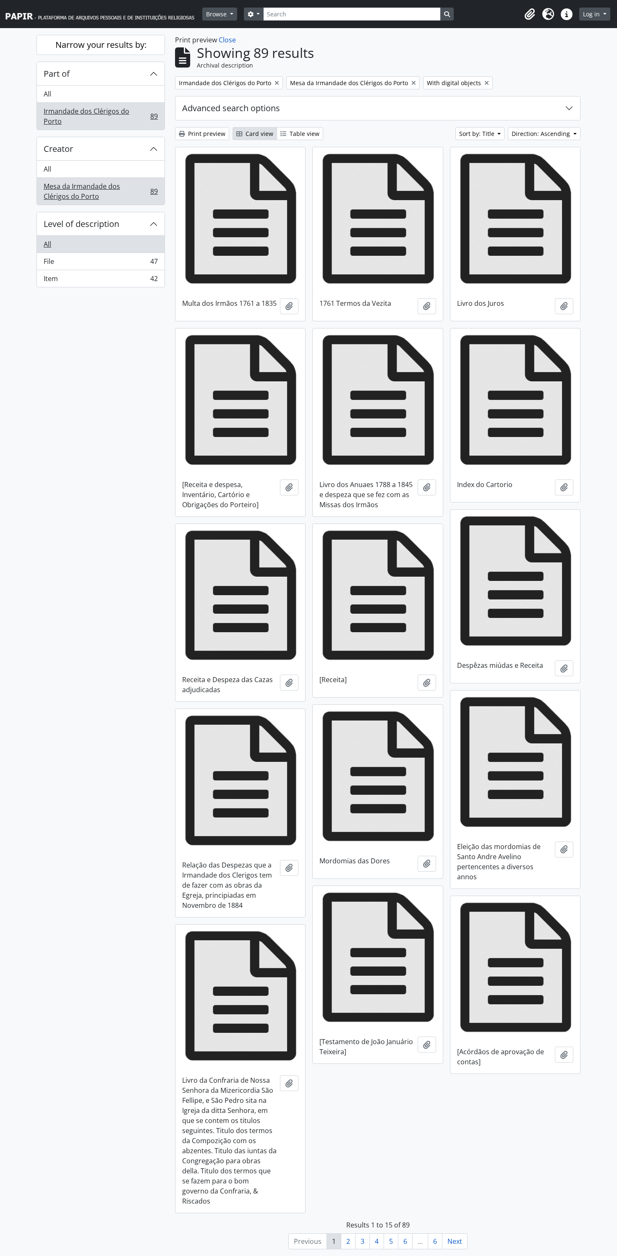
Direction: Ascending (542, 134)
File (100, 263)
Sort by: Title (477, 134)
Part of (57, 73)
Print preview (205, 134)
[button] (529, 14)
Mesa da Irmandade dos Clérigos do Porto (100, 191)
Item (100, 280)
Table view (303, 134)
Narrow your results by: (100, 44)
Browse (217, 14)
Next (454, 1241)
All (47, 94)
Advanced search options (231, 108)
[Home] (103, 14)
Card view (258, 134)
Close (227, 39)
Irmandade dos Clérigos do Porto (100, 116)
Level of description (81, 223)
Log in (592, 14)
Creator (58, 148)
